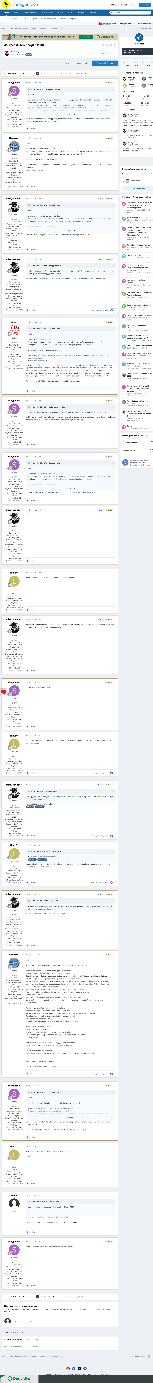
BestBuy (130, 418)
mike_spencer (19, 52)
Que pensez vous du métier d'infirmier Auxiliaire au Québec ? (139, 413)
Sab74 (129, 348)
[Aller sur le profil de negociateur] (128, 181)
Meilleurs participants (68, 19)
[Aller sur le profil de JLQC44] (124, 326)
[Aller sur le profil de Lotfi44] (124, 306)
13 (57, 73)
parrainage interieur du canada (139, 353)
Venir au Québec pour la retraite (139, 346)
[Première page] (5, 73)
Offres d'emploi (47, 13)
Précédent (12, 73)
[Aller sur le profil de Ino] (124, 364)
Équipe (34, 19)
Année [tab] (144, 174)
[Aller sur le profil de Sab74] (124, 347)
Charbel (130, 428)
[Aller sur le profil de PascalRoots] (124, 246)
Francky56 (52, 89)
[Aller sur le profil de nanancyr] (124, 375)
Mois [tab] (134, 174)
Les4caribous (95, 882)
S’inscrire (145, 5)
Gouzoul (13, 138)
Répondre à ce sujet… (26, 1321)
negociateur (135, 180)
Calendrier (14, 19)
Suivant (64, 73)
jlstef (13, 322)
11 (49, 73)
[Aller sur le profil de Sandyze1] (124, 266)
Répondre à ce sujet (105, 63)
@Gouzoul (39, 807)
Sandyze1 (130, 272)
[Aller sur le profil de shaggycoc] (14, 91)
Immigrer (81, 13)
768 (15, 219)
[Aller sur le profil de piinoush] (124, 219)
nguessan (130, 257)
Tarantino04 (131, 393)
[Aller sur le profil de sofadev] (124, 204)
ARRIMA (71, 13)
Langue (48, 1374)
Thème (58, 1374)
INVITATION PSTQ (134, 255)
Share (93, 53)
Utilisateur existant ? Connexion (123, 5)
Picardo (130, 285)
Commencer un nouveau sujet (76, 63)
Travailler (60, 13)
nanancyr (130, 378)
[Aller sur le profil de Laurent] (124, 402)
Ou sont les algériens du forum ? (139, 315)
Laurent (130, 406)
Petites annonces (30, 13)
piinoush (130, 220)
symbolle (130, 297)
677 (15, 103)
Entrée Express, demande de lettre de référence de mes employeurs (138, 267)
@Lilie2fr (30, 807)
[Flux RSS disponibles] (148, 1356)
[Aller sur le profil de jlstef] (14, 330)
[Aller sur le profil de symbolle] (124, 294)
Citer (33, 128)
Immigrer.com (74, 381)
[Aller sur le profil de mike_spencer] (6, 53)
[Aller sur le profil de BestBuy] (124, 412)
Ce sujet (140, 12)
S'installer (92, 13)
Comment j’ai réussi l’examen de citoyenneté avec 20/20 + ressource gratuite (139, 205)
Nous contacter (93, 1374)
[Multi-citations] (27, 128)
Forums (7, 13)
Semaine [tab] (125, 174)
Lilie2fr (14, 572)
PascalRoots (131, 247)
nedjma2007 (131, 356)
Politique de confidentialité (74, 1374)
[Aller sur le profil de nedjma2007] (124, 354)
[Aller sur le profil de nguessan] (124, 256)
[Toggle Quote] (29, 89)
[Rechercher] (148, 13)
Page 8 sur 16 (80, 73)
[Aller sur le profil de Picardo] (124, 281)
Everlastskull (131, 237)
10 (45, 73)
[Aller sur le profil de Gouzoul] (14, 146)
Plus (101, 13)
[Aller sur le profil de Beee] (124, 336)
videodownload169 (137, 462)
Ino (128, 368)
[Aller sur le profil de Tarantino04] (124, 387)
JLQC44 (130, 330)
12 (53, 73)
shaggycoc (14, 82)
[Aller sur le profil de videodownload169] (125, 462)
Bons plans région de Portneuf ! (139, 245)
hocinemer (131, 318)
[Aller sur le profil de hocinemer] (124, 316)
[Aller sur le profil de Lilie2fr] (14, 581)
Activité (16, 13)
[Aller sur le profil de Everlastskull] (124, 229)
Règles (24, 19)
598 (15, 343)
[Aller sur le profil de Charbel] (124, 427)
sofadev (130, 210)
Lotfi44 (129, 310)
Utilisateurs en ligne (48, 19)
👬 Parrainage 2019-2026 (137, 218)
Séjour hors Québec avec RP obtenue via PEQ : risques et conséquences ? (138, 388)
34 (15, 593)
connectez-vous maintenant (81, 1309)
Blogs (4, 19)
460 (15, 159)
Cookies (104, 1374)
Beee (129, 340)
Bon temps (131, 426)
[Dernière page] (70, 73)
